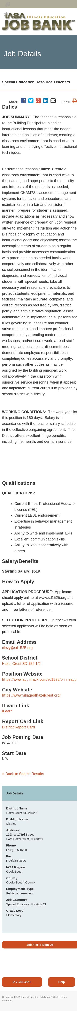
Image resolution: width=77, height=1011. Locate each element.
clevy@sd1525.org (17, 648)
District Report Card (18, 727)
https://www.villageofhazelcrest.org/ (31, 695)
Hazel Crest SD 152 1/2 (21, 664)
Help (61, 982)
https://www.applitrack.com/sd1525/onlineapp (39, 679)
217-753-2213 (22, 982)
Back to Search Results (23, 774)
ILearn (7, 711)
